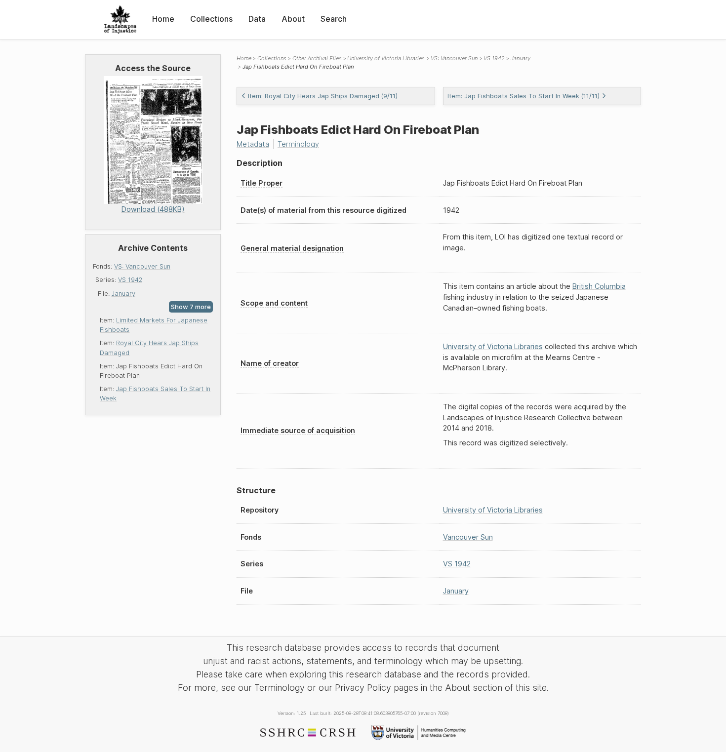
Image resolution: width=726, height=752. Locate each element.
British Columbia (599, 286)
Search (334, 19)
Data (257, 19)
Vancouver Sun (468, 537)
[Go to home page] (120, 19)
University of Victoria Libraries (386, 58)
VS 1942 (130, 279)
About (293, 19)
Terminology (298, 144)
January (123, 293)
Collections (211, 19)
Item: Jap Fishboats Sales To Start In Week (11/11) (523, 96)
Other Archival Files (317, 58)
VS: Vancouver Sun (142, 266)
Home (163, 19)
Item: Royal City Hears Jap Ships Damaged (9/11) (323, 96)
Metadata (253, 144)
